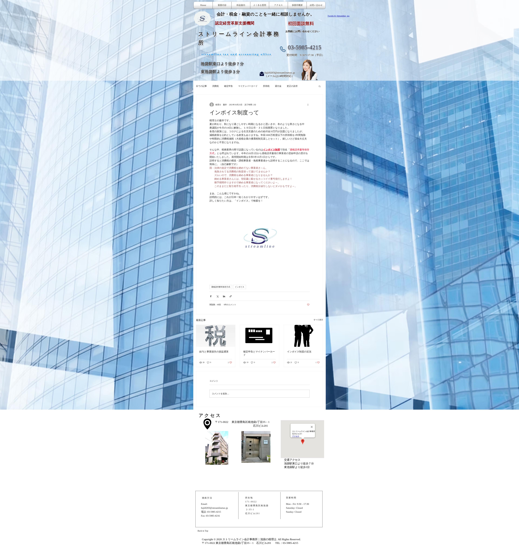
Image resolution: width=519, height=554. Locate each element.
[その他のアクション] (308, 104)
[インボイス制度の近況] (303, 336)
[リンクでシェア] (230, 296)
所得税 (266, 86)
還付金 (278, 86)
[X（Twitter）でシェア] (217, 296)
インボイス (239, 287)
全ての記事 (201, 86)
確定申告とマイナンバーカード (259, 353)
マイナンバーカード (248, 86)
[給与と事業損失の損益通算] (215, 336)
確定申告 (228, 86)
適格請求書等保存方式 (220, 287)
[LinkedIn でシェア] (224, 296)
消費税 (215, 86)
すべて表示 (318, 320)
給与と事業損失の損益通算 (214, 351)
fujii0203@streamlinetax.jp (280, 72)
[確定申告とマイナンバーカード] (259, 336)
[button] (319, 86)
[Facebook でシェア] (210, 296)
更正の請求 (292, 86)
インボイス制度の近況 (299, 351)
